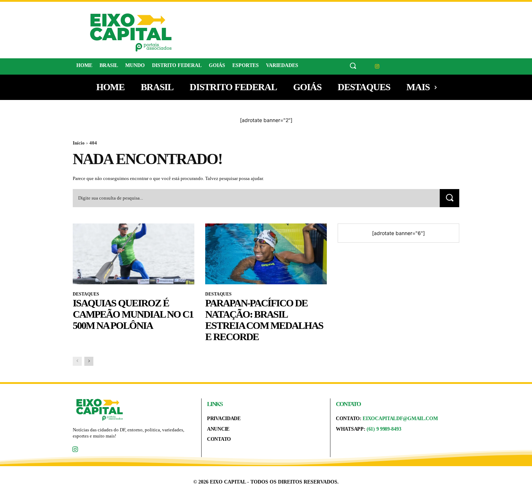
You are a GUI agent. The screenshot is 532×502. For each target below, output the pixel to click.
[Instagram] (377, 66)
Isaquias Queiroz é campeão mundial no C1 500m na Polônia (133, 314)
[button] (353, 65)
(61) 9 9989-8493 (384, 429)
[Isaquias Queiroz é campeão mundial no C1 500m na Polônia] (133, 253)
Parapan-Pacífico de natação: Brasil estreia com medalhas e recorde (264, 319)
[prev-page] (77, 361)
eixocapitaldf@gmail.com (400, 418)
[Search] (449, 198)
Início (79, 143)
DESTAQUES (86, 294)
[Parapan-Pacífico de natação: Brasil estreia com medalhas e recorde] (266, 253)
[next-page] (88, 361)
